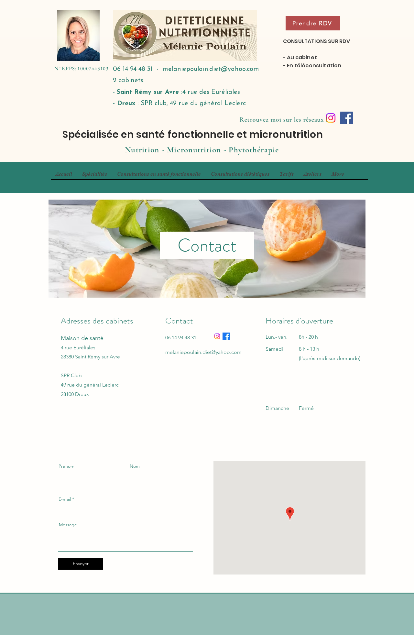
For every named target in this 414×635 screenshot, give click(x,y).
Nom (135, 466)
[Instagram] (217, 336)
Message (68, 524)
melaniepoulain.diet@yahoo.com (210, 69)
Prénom (66, 466)
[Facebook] (346, 118)
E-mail (65, 499)
